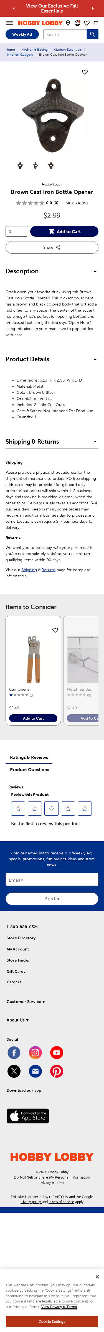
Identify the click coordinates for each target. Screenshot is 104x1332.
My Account (18, 949)
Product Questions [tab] (29, 769)
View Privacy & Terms (59, 1307)
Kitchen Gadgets (20, 55)
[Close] (97, 1277)
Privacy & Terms (52, 1183)
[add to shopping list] (85, 72)
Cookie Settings (52, 1321)
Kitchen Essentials (68, 50)
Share (48, 247)
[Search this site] (92, 34)
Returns (48, 570)
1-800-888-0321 (22, 927)
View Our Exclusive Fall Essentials (52, 8)
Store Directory (21, 938)
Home (10, 50)
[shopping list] (87, 23)
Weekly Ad (22, 34)
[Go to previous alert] (13, 8)
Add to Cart (69, 231)
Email (14, 880)
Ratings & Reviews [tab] (29, 757)
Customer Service (24, 1001)
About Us (16, 1020)
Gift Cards (16, 971)
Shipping (29, 570)
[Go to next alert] (92, 8)
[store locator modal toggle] (68, 23)
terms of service (61, 1201)
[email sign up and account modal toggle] (77, 23)
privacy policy (30, 1201)
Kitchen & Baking (34, 50)
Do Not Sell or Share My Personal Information (52, 1177)
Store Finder (18, 960)
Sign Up (52, 898)
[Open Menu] (10, 23)
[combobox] (65, 34)
